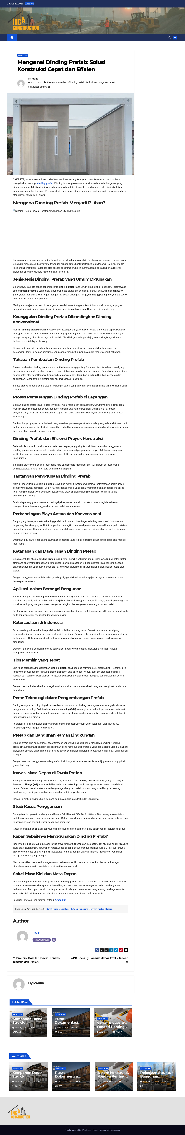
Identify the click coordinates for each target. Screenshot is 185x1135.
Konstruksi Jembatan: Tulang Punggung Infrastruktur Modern (79, 909)
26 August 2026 (23, 1082)
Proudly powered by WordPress (78, 1130)
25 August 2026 (66, 1082)
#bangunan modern (57, 82)
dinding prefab (45, 183)
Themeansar (114, 1130)
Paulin (35, 79)
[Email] (54, 940)
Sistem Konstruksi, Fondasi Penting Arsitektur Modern (112, 1026)
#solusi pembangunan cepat (100, 82)
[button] (170, 37)
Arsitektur (22, 55)
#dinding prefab (76, 82)
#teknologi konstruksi (39, 87)
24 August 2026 (108, 1082)
